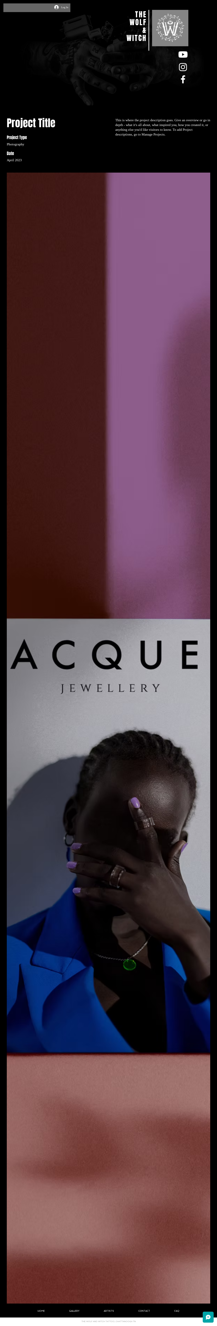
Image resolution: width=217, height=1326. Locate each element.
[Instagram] (183, 67)
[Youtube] (183, 54)
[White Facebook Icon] (183, 79)
